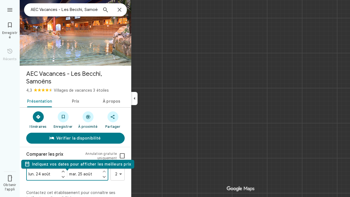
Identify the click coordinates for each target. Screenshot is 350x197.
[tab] (38, 100)
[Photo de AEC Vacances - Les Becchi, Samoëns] (75, 33)
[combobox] (64, 9)
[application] (175, 98)
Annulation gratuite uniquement (101, 156)
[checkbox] (122, 156)
